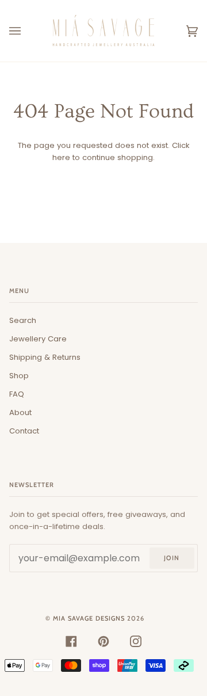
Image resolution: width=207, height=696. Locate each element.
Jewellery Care (38, 338)
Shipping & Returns (44, 357)
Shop (19, 375)
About (20, 412)
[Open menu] (26, 31)
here (61, 157)
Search (22, 320)
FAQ (16, 394)
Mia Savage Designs (89, 618)
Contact (24, 430)
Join (171, 558)
